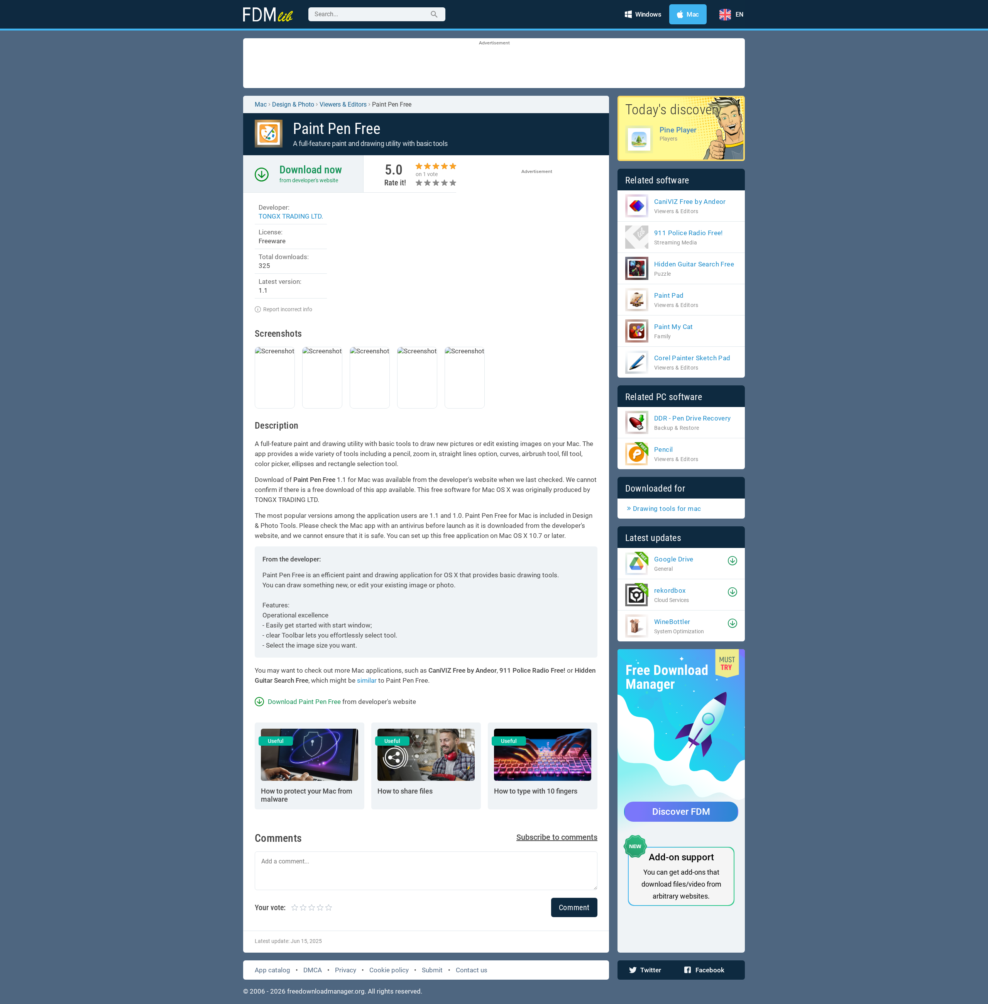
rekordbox (670, 590)
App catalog (272, 970)
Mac (261, 104)
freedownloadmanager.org (326, 991)
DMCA (312, 970)
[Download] (732, 560)
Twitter (650, 970)
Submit (432, 970)
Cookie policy (389, 970)
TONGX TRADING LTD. (291, 216)
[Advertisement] (494, 63)
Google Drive (674, 559)
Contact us (471, 970)
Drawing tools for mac (667, 508)
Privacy (345, 970)
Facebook (709, 970)
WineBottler (672, 622)
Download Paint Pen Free (304, 702)
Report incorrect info (287, 309)
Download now (310, 169)
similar (367, 680)
